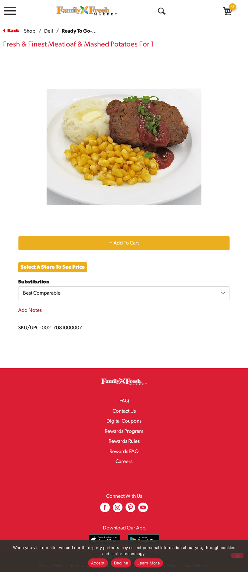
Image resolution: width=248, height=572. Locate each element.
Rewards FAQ (124, 451)
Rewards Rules (124, 441)
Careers (124, 461)
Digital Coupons (124, 421)
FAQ (124, 401)
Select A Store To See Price (53, 267)
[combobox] (124, 293)
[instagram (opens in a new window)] (117, 509)
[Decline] (237, 555)
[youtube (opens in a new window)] (143, 509)
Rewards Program (124, 431)
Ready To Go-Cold (82, 31)
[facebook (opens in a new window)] (105, 509)
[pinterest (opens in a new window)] (130, 509)
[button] (124, 243)
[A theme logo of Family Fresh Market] (87, 10)
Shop (29, 31)
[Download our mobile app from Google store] (143, 539)
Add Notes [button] (30, 310)
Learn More (148, 563)
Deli (48, 31)
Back (12, 31)
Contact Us (124, 411)
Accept (98, 563)
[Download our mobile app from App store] (104, 539)
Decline (121, 563)
